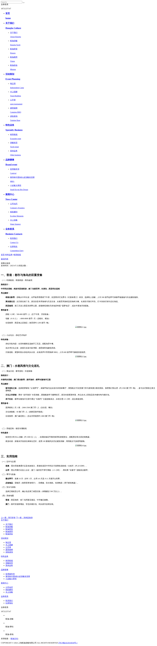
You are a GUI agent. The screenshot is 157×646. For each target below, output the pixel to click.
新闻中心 (4, 583)
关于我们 (4, 520)
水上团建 (9, 545)
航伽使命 (9, 534)
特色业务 (9, 255)
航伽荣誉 (9, 529)
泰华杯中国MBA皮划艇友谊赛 (18, 576)
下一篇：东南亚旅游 (24, 518)
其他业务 (9, 565)
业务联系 (4, 596)
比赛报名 (9, 603)
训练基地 (9, 552)
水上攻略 (9, 592)
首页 (3, 255)
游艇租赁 (9, 563)
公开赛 (8, 547)
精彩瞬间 (9, 590)
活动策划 (4, 538)
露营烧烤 (9, 550)
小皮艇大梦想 (11, 579)
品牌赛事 (4, 570)
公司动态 (9, 587)
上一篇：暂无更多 (8, 518)
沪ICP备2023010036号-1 (67, 643)
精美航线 (17, 255)
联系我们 (9, 601)
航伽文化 (14, 639)
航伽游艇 (9, 527)
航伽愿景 (9, 531)
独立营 (8, 542)
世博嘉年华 (10, 574)
